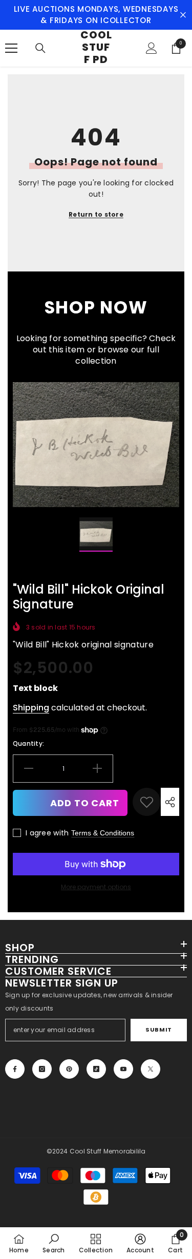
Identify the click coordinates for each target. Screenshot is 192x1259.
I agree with (47, 833)
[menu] (11, 48)
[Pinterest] (69, 1069)
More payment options (96, 887)
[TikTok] (96, 1069)
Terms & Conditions (102, 833)
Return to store (96, 214)
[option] (96, 444)
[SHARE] (170, 802)
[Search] (40, 48)
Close (183, 15)
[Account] (151, 48)
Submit (158, 1029)
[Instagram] (42, 1069)
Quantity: (28, 743)
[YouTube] (123, 1069)
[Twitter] (150, 1069)
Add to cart (84, 802)
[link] (147, 802)
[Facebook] (15, 1069)
